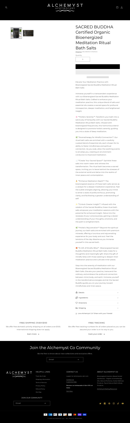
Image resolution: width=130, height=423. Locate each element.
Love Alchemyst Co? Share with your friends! (95, 313)
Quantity (79, 55)
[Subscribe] (78, 359)
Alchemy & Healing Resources (107, 389)
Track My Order (41, 376)
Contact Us (70, 379)
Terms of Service (41, 382)
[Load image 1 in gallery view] (16, 33)
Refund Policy (40, 389)
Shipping (79, 52)
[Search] (6, 7)
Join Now (69, 391)
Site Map (38, 392)
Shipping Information (43, 379)
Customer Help (71, 382)
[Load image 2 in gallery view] (28, 33)
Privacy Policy (40, 385)
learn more (32, 334)
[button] (98, 72)
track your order (95, 334)
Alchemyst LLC (59, 418)
